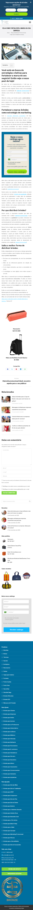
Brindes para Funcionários (10, 745)
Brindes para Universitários (10, 728)
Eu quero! (16, 14)
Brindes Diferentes (8, 696)
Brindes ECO (6, 699)
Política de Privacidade (23, 906)
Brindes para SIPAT (8, 792)
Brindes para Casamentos (10, 766)
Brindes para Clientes (9, 710)
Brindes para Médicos (9, 735)
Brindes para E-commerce (10, 749)
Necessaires (6, 667)
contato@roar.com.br (8, 855)
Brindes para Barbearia (9, 742)
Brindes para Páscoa (9, 837)
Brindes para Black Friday (10, 823)
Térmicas (6, 657)
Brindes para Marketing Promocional (13, 834)
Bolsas (5, 653)
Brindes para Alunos (8, 763)
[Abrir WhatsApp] (29, 906)
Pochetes (6, 678)
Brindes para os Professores (11, 724)
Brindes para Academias (9, 777)
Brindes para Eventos (9, 806)
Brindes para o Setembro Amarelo (12, 809)
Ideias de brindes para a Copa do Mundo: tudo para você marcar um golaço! (21, 399)
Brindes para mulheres (9, 731)
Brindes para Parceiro (9, 756)
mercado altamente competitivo (16, 116)
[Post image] (6, 399)
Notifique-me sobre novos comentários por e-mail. (16, 486)
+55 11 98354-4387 (8, 852)
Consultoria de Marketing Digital (16, 908)
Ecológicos (6, 664)
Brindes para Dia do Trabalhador (12, 788)
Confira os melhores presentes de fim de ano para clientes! (21, 427)
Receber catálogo (16, 630)
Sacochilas (6, 689)
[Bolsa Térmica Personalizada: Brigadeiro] (26, 576)
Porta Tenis (6, 685)
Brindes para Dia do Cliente (10, 802)
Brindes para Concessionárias (11, 770)
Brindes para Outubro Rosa (10, 813)
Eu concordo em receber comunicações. (14, 163)
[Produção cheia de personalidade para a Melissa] (7, 576)
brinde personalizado (20, 194)
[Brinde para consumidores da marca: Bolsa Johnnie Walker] (7, 586)
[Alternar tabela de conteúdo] (10, 65)
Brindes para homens (9, 721)
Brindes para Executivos (9, 759)
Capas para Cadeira (8, 674)
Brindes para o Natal (8, 827)
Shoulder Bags (7, 692)
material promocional (23, 90)
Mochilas (5, 650)
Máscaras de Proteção (9, 703)
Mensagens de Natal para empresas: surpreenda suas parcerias (21, 408)
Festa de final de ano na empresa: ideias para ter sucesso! (21, 417)
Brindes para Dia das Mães (10, 785)
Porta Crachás (7, 682)
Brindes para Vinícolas (9, 738)
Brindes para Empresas (9, 714)
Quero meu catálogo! (17, 172)
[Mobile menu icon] (30, 22)
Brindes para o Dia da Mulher (11, 841)
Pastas (5, 671)
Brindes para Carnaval (9, 830)
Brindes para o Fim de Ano (10, 820)
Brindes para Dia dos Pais (10, 799)
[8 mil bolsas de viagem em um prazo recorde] (16, 576)
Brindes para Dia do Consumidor (12, 844)
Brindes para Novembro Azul (11, 816)
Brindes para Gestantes (9, 774)
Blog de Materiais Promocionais (10, 45)
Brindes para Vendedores (10, 752)
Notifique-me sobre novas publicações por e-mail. (16, 489)
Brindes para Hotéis (8, 717)
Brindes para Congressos (10, 795)
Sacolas (5, 660)
